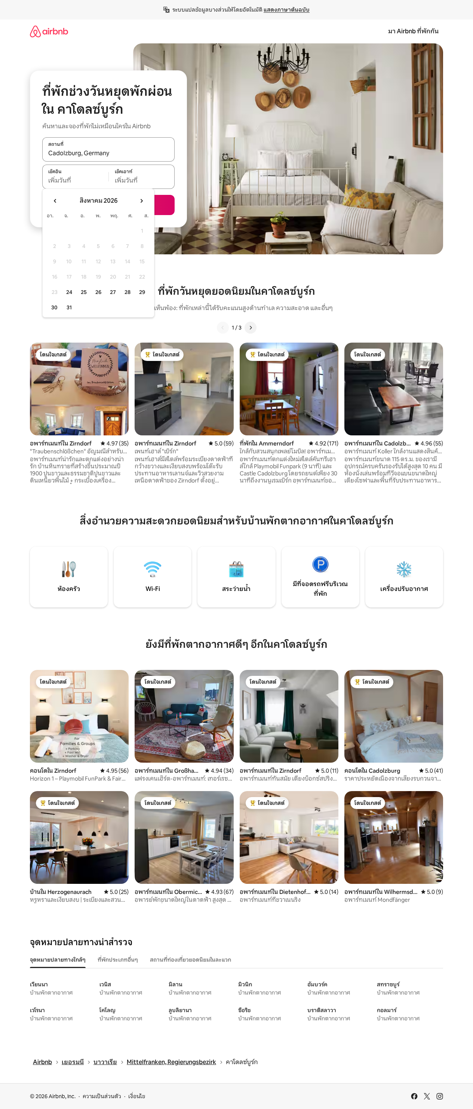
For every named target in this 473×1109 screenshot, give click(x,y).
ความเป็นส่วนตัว (102, 1096)
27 (113, 292)
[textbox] (75, 180)
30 (54, 307)
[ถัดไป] (251, 328)
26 (98, 292)
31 (69, 307)
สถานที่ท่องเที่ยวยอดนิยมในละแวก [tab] (190, 959)
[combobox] (108, 153)
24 (69, 292)
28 (127, 292)
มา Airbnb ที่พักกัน (413, 31)
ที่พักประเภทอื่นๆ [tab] (118, 959)
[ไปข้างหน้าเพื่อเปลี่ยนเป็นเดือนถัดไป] (141, 201)
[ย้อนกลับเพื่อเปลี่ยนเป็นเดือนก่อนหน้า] (55, 201)
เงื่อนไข (136, 1096)
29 (142, 292)
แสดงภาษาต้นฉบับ (287, 9)
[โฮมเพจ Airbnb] (49, 31)
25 (84, 292)
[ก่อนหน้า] (223, 328)
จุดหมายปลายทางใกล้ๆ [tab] (58, 959)
